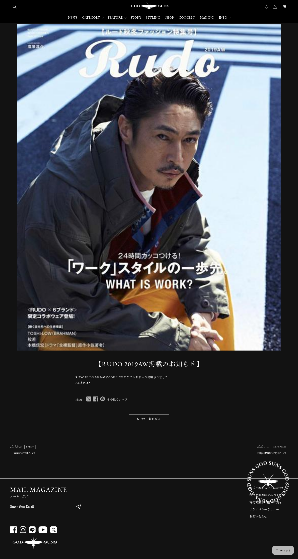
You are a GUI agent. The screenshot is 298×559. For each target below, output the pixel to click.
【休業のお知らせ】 (23, 453)
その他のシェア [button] (117, 399)
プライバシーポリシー (264, 509)
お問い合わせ (258, 516)
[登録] (78, 507)
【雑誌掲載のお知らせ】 (271, 453)
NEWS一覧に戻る (149, 419)
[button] (14, 6)
